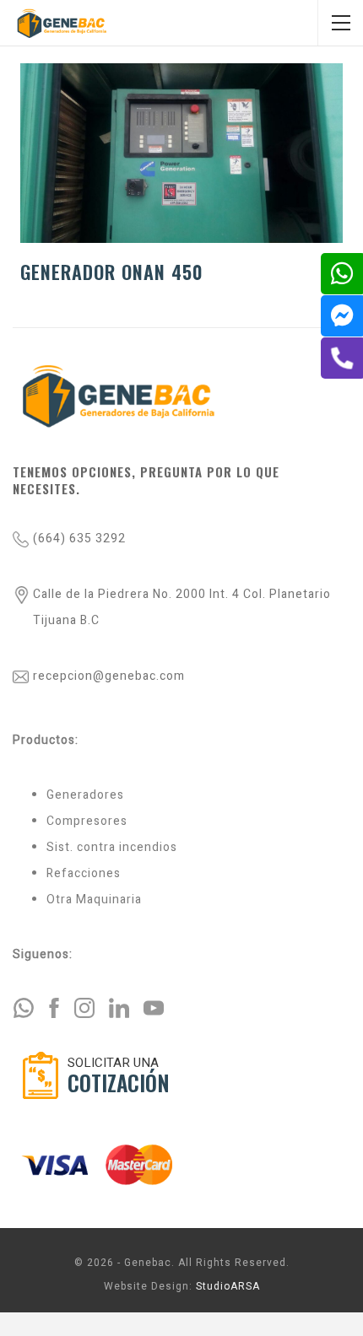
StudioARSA (228, 1286)
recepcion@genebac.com (109, 676)
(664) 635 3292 (79, 538)
